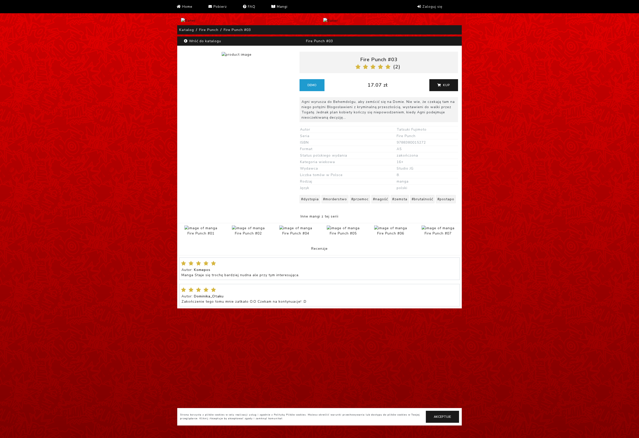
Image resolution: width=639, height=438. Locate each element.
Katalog (186, 29)
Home (186, 6)
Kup (446, 85)
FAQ (251, 6)
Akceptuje (442, 417)
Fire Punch (208, 29)
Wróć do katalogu (204, 41)
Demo (312, 85)
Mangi (282, 6)
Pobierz (219, 6)
